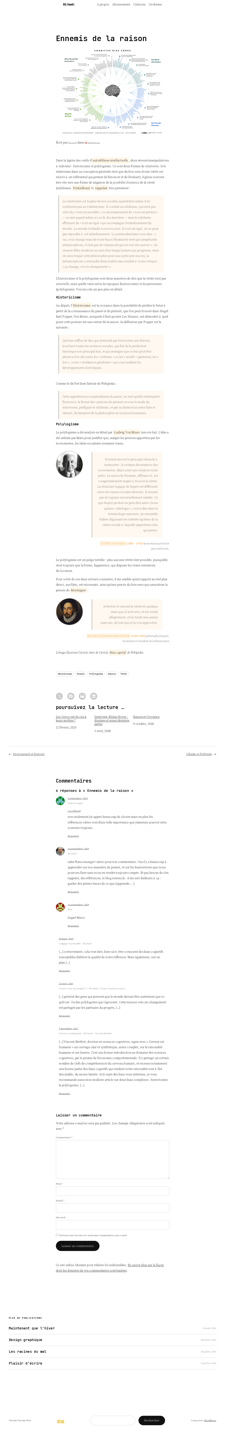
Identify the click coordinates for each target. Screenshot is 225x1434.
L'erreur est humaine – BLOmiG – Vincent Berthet (85, 1033)
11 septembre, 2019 (78, 904)
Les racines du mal (27, 1351)
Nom (59, 1183)
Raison (111, 673)
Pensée (80, 673)
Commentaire (64, 1137)
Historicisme (65, 673)
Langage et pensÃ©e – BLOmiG (75, 943)
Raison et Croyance (146, 717)
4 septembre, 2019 (78, 798)
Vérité (123, 673)
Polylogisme (96, 673)
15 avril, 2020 (66, 983)
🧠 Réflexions (92, 142)
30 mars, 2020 (66, 938)
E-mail (60, 1200)
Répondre (73, 835)
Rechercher (151, 1420)
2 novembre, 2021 (68, 1028)
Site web (61, 1217)
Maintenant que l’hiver (32, 1328)
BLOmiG (68, 4)
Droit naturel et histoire (29, 754)
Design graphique (25, 1340)
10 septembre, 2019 (78, 848)
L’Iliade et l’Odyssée (199, 754)
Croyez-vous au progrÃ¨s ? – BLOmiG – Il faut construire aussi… (93, 988)
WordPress (210, 1420)
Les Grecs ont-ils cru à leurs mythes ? (71, 718)
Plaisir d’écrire (25, 1363)
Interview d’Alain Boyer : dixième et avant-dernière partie (111, 720)
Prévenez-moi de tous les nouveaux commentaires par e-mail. (93, 1235)
